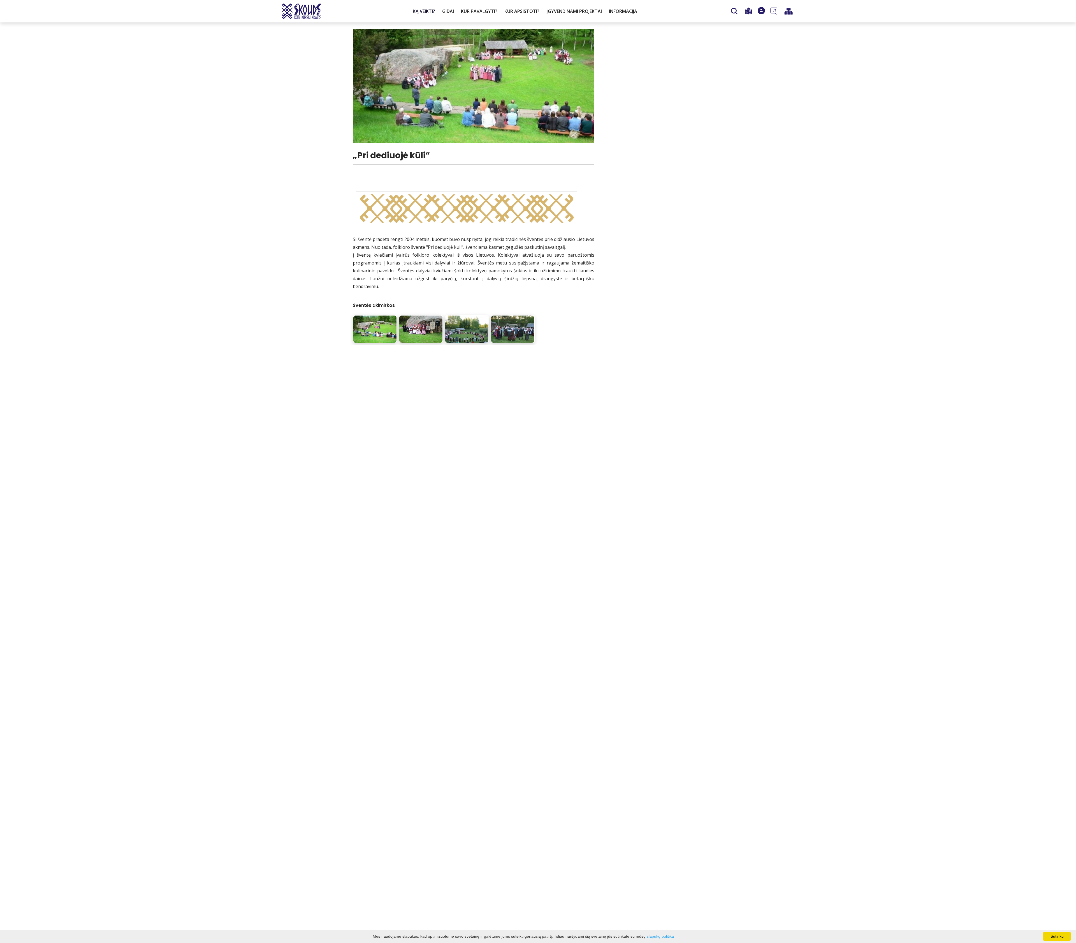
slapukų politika (660, 936)
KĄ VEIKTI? (424, 11)
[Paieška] (735, 11)
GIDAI (448, 11)
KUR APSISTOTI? (521, 11)
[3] (467, 329)
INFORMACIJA (623, 11)
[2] (421, 329)
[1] (375, 329)
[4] (513, 329)
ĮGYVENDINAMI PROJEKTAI (574, 11)
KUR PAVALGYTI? (479, 11)
